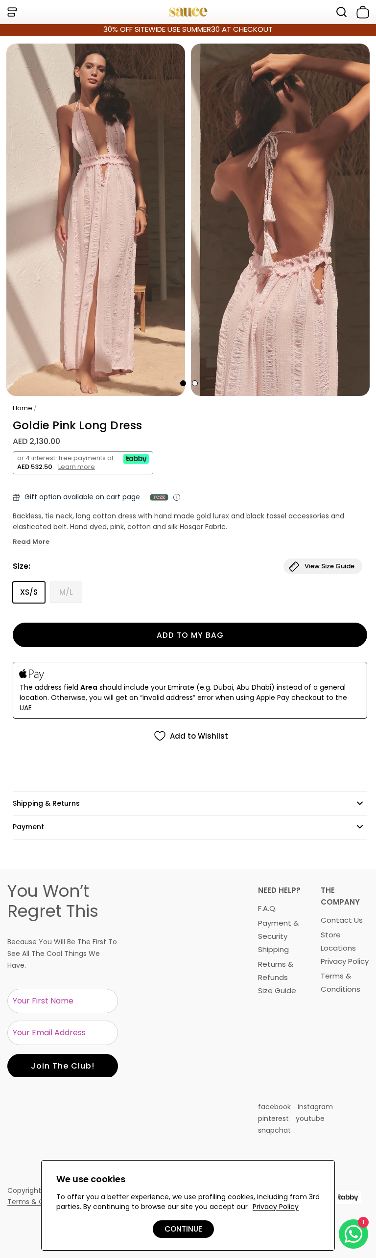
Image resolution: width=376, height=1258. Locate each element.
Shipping (273, 949)
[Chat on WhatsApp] (353, 1234)
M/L (66, 592)
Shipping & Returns (46, 803)
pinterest (273, 1118)
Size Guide (277, 990)
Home (22, 408)
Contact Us (342, 920)
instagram (315, 1107)
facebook (274, 1107)
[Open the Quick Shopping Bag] (361, 12)
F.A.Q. (267, 908)
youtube (310, 1118)
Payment (28, 827)
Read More (31, 541)
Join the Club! (62, 1066)
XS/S (29, 592)
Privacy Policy (345, 961)
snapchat (274, 1130)
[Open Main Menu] (12, 12)
